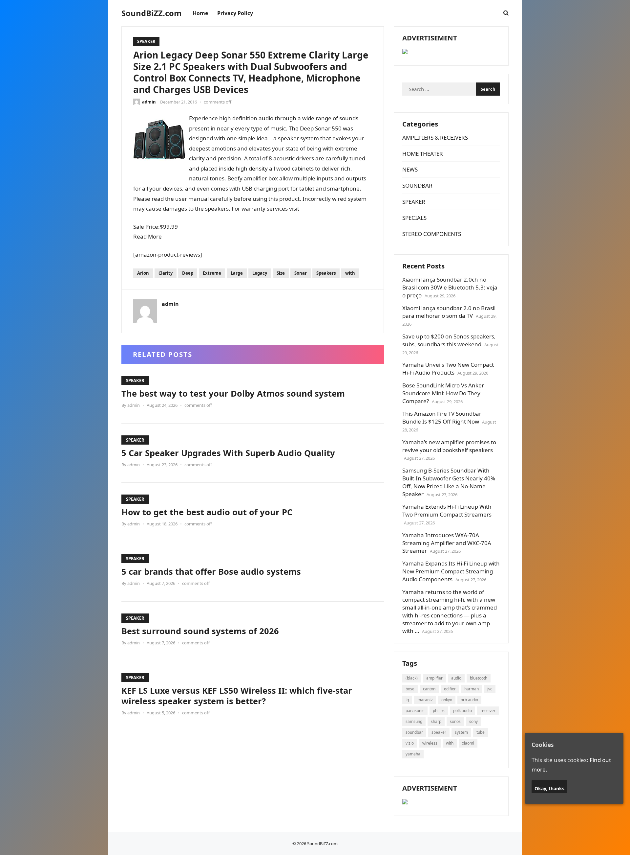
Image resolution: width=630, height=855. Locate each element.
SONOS (455, 721)
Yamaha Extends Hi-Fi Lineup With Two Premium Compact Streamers (447, 510)
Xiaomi (468, 743)
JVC (489, 689)
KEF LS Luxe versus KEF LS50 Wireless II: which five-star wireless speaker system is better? (236, 695)
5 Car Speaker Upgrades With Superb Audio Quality (228, 452)
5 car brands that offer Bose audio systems (211, 571)
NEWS (410, 169)
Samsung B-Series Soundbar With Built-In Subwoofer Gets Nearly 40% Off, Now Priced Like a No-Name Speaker (448, 482)
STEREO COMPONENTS (431, 234)
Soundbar (414, 732)
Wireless (429, 743)
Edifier (450, 689)
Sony (473, 721)
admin (149, 102)
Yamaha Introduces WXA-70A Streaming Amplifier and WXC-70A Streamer (446, 543)
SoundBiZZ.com (151, 13)
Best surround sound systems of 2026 (200, 630)
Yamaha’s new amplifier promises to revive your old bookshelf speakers (449, 446)
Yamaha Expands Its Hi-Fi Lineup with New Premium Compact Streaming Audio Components (451, 571)
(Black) (412, 678)
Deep (187, 273)
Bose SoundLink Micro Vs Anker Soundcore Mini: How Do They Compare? (443, 393)
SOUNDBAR (417, 185)
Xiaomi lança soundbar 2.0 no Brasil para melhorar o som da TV (448, 312)
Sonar (300, 273)
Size (281, 273)
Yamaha (413, 754)
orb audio (469, 700)
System (461, 732)
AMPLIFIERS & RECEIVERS (435, 137)
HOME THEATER (422, 153)
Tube (480, 732)
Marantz (425, 700)
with (350, 273)
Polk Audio (462, 710)
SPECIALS (414, 217)
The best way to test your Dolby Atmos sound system (233, 393)
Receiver (487, 710)
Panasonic (415, 710)
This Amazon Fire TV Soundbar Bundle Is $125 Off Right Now (441, 417)
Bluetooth (478, 678)
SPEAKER (146, 41)
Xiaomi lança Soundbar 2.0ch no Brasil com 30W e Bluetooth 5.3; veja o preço (449, 287)
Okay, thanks (549, 788)
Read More (147, 236)
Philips (439, 710)
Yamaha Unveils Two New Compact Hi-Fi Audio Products (448, 368)
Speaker (438, 732)
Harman (471, 689)
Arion (143, 273)
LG (407, 700)
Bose (410, 689)
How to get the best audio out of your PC (206, 512)
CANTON (429, 689)
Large (237, 273)
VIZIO (410, 743)
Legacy (259, 273)
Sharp (436, 721)
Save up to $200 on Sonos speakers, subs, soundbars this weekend (449, 340)
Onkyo (446, 700)
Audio (456, 678)
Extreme (212, 273)
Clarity (165, 273)
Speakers (326, 273)
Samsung (414, 721)
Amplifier (434, 678)
